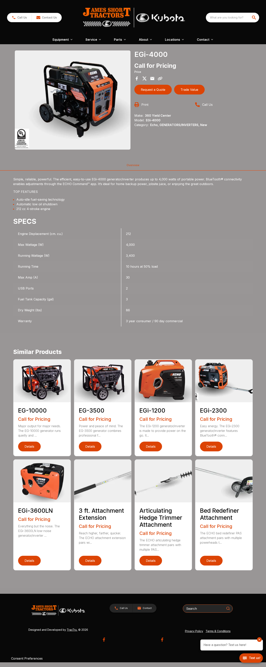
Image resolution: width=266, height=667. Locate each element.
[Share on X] (144, 78)
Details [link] (29, 446)
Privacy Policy (194, 631)
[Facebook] (103, 639)
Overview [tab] (133, 165)
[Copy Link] (160, 78)
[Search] (228, 608)
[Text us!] (251, 658)
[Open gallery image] (72, 100)
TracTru (72, 629)
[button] (19, 17)
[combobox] (232, 17)
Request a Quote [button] (153, 90)
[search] (254, 17)
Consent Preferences (27, 658)
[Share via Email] (152, 78)
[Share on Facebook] (136, 78)
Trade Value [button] (189, 90)
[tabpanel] (72, 100)
